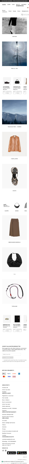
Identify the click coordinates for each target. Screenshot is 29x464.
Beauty (18, 4)
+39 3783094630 (12, 441)
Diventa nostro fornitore (8, 416)
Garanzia (4, 426)
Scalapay (4, 391)
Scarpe (14, 11)
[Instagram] (5, 450)
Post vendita (5, 397)
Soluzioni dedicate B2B (7, 414)
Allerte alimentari (6, 406)
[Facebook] (3, 450)
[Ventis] (19, 5)
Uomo (8, 4)
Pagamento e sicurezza (7, 395)
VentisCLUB (5, 387)
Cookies (4, 435)
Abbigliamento (25, 11)
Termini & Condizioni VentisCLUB (10, 431)
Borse (19, 11)
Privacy (4, 429)
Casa (13, 4)
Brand (10, 11)
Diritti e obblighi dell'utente (8, 422)
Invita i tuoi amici (6, 389)
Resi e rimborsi (5, 400)
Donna (4, 4)
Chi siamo (4, 420)
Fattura (4, 424)
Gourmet (23, 4)
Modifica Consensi (6, 433)
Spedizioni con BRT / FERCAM (9, 408)
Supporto (4, 410)
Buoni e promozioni (7, 402)
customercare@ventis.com (8, 439)
